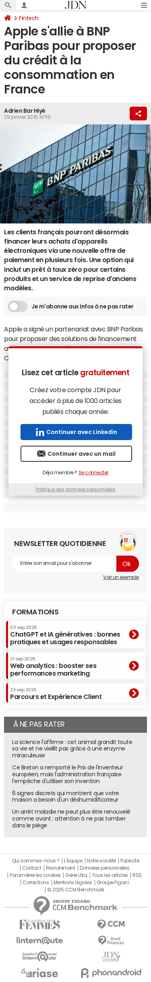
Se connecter (93, 472)
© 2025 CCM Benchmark (75, 889)
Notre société (101, 860)
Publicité (129, 860)
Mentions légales (73, 882)
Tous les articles (110, 875)
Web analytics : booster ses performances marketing (53, 666)
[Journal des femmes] (40, 925)
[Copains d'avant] (40, 956)
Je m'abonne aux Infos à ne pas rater (82, 306)
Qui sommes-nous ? (36, 860)
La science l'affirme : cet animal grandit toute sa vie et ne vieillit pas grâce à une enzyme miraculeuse (72, 749)
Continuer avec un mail (82, 454)
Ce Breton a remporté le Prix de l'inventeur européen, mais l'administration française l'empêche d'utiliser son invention (67, 774)
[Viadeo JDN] (111, 957)
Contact (31, 868)
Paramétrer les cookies (35, 875)
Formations (35, 612)
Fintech (29, 18)
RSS (137, 875)
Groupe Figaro (113, 882)
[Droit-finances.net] (111, 941)
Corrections (36, 882)
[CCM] (111, 925)
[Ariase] (40, 972)
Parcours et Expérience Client (55, 694)
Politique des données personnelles (76, 489)
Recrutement (60, 868)
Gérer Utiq (76, 875)
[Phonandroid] (111, 973)
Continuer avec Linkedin (81, 432)
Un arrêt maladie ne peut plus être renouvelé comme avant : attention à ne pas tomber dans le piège (71, 818)
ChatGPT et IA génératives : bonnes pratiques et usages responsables (65, 635)
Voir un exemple (121, 577)
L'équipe (73, 860)
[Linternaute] (40, 941)
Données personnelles (104, 868)
